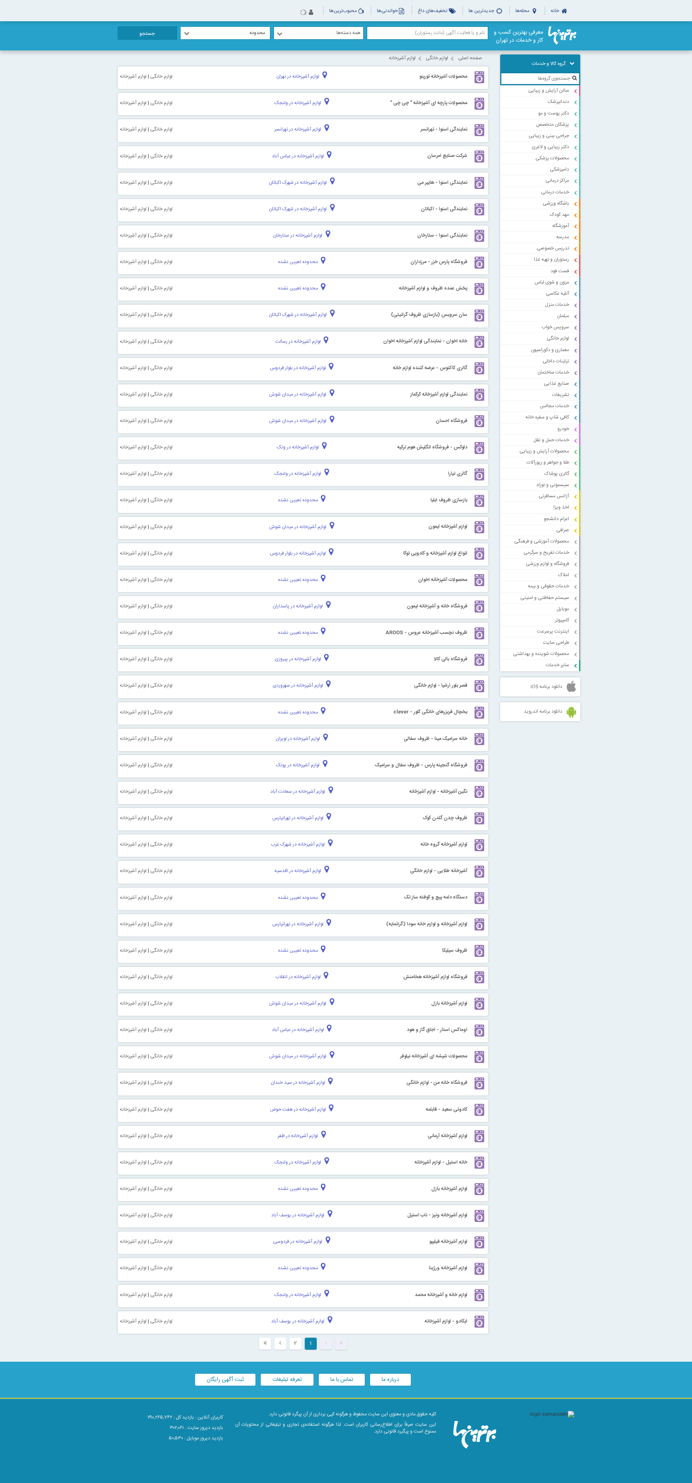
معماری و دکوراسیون (550, 350)
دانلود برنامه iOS (546, 687)
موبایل (563, 609)
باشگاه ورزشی (556, 203)
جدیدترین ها (482, 11)
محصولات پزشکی (552, 158)
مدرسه (562, 237)
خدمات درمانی (555, 192)
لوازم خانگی (558, 338)
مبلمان (563, 316)
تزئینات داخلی (556, 361)
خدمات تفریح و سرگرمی (546, 553)
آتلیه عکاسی (557, 293)
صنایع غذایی (556, 384)
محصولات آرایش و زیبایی (544, 451)
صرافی (562, 530)
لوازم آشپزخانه (402, 58)
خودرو (563, 429)
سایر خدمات (557, 665)
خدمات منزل (557, 305)
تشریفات (560, 395)
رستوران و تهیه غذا (551, 259)
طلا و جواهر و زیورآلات (548, 462)
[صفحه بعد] (280, 1344)
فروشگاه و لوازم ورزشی (547, 564)
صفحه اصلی (470, 58)
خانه (555, 11)
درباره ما (390, 1380)
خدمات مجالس (554, 406)
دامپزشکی (559, 169)
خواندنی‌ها (387, 11)
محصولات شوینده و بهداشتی (541, 654)
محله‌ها (523, 11)
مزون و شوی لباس (552, 282)
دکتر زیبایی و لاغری (550, 147)
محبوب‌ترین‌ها (343, 11)
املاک (563, 575)
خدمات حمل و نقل (551, 440)
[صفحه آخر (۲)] (265, 1344)
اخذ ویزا (561, 507)
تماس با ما (341, 1380)
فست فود (560, 271)
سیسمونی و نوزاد (552, 485)
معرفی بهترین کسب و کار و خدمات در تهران (518, 36)
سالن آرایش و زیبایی (548, 90)
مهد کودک (559, 215)
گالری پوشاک (556, 474)
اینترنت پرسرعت (553, 631)
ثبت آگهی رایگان (225, 1380)
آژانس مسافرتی (554, 496)
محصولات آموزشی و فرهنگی (541, 541)
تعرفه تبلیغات (287, 1380)
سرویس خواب (555, 327)
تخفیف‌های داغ (433, 11)
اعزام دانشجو (556, 519)
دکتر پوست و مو (553, 113)
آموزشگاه (560, 226)
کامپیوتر (562, 620)
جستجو (147, 33)
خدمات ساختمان (553, 372)
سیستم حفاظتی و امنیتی (544, 598)
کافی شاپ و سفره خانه (547, 417)
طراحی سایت (556, 643)
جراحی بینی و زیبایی (549, 136)
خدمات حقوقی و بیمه (548, 586)
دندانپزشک (558, 102)
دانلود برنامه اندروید (543, 711)
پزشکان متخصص (552, 125)
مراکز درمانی (557, 181)
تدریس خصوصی (553, 248)
